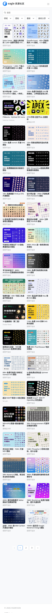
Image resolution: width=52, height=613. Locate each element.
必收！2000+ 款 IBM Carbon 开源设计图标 (14, 527)
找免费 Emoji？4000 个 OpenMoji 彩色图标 (36, 399)
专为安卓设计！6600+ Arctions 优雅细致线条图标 (13, 271)
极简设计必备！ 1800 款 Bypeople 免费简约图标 (12, 348)
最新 (29, 18)
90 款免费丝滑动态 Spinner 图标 (37, 374)
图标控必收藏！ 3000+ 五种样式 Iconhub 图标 (37, 220)
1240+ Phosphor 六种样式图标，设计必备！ (38, 450)
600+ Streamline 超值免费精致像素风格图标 (38, 169)
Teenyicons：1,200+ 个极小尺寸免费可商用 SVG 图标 (13, 67)
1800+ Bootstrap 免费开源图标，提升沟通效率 (38, 501)
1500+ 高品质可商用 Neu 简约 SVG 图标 (37, 297)
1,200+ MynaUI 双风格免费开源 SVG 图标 (37, 67)
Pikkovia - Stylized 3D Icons (14, 117)
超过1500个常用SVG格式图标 (14, 398)
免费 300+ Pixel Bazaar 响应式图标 (38, 348)
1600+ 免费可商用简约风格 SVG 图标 (37, 271)
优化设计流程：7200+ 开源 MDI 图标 (13, 450)
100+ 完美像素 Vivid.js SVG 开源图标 (13, 195)
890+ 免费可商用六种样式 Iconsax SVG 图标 (12, 374)
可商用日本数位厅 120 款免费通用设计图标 (13, 246)
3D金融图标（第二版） (12, 321)
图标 (17, 18)
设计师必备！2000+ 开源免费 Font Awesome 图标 (38, 195)
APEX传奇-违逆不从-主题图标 (37, 118)
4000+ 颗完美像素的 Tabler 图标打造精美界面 (13, 501)
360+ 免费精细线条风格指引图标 (13, 169)
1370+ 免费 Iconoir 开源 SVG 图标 (14, 144)
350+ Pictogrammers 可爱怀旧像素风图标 (38, 425)
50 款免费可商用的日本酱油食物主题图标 (13, 220)
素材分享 (42, 18)
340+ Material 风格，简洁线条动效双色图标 (14, 476)
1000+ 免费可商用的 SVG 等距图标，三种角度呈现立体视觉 (38, 93)
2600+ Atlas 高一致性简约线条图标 (38, 246)
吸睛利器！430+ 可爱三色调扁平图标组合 (13, 297)
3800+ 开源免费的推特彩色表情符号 (38, 476)
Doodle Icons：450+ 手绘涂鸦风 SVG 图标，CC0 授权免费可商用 (38, 42)
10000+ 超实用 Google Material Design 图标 (35, 527)
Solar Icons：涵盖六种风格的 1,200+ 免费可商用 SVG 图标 (14, 42)
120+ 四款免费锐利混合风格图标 (37, 144)
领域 (6, 18)
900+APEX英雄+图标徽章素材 (13, 425)
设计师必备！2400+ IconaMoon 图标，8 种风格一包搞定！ (13, 93)
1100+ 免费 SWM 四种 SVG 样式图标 (37, 322)
